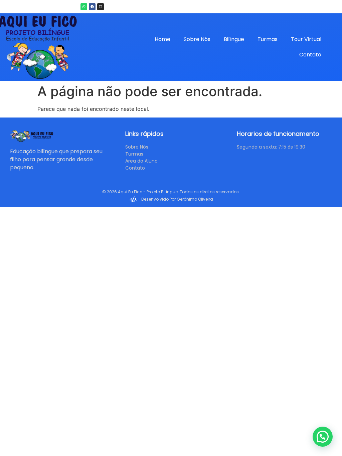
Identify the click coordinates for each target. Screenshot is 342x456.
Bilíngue (234, 39)
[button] (323, 437)
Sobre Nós (197, 39)
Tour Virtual (306, 39)
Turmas (268, 39)
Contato (310, 54)
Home (162, 39)
